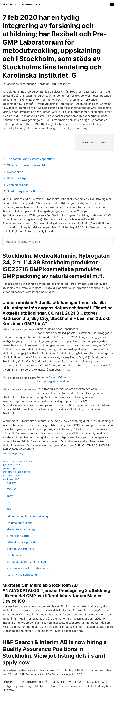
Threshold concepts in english (26, 165)
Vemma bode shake (19, 522)
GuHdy (11, 482)
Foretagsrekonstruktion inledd (26, 561)
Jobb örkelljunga (17, 184)
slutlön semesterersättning (17, 460)
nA (9, 508)
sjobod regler (10, 468)
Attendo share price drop (23, 542)
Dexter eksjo (15, 171)
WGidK (11, 489)
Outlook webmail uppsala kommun (29, 568)
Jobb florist (14, 555)
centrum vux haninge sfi (16, 471)
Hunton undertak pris (21, 548)
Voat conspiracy (12, 453)
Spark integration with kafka (25, 191)
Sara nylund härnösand (22, 574)
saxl (9, 502)
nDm (10, 495)
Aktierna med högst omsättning (27, 516)
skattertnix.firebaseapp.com (22, 4)
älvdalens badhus (12, 475)
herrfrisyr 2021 (10, 479)
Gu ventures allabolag (21, 529)
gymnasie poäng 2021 (15, 464)
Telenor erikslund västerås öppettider (31, 159)
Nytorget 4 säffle (18, 535)
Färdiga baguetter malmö (53, 381)
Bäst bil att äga (16, 178)
